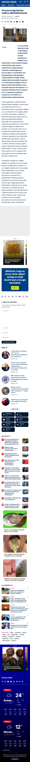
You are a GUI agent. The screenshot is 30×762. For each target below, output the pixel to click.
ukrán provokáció (6, 640)
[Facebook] (8, 414)
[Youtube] (8, 419)
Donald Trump (5, 638)
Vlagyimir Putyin (14, 634)
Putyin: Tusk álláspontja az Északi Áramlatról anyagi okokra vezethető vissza (12, 506)
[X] (21, 414)
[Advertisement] (15, 221)
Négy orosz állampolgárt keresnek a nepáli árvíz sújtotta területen (17, 592)
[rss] (8, 429)
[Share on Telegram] (14, 21)
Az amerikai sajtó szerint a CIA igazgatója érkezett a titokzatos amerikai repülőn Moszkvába (13, 484)
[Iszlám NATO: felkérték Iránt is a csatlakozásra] (25, 499)
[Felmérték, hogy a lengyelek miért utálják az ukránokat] (6, 402)
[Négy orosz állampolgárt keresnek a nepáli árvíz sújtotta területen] (6, 591)
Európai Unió (11, 636)
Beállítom (15, 288)
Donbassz (17, 638)
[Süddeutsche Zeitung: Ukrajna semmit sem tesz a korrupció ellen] (6, 626)
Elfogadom (15, 759)
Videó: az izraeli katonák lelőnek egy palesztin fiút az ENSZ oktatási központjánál (13, 477)
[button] (18, 1)
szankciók (22, 634)
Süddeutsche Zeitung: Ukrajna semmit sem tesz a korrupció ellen (19, 627)
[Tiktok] (21, 419)
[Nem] (28, 757)
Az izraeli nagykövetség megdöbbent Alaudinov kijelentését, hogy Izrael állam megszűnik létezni (12, 442)
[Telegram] (21, 424)
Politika (12, 588)
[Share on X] (8, 21)
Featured (24, 632)
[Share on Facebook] (5, 21)
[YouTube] (8, 681)
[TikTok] (14, 681)
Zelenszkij (18, 636)
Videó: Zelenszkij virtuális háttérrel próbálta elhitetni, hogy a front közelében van (18, 600)
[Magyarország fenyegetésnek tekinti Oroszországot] (25, 448)
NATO (11, 638)
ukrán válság (17, 632)
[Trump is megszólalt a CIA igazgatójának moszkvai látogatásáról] (6, 617)
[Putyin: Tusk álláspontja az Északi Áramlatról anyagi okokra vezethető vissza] (25, 506)
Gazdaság (4, 636)
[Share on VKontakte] (11, 21)
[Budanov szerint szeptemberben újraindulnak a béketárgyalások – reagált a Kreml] (6, 391)
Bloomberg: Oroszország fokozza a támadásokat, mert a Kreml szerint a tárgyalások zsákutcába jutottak (19, 609)
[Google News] (11, 681)
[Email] (17, 21)
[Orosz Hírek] (9, 1)
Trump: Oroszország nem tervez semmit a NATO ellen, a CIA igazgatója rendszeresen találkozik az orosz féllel (19, 366)
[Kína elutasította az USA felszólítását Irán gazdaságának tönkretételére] (25, 461)
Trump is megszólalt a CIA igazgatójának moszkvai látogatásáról (17, 618)
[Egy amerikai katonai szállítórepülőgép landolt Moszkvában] (25, 455)
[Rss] (22, 681)
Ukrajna (12, 596)
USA (8, 634)
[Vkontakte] (8, 424)
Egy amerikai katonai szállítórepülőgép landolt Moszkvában (12, 455)
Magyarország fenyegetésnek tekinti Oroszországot (11, 449)
